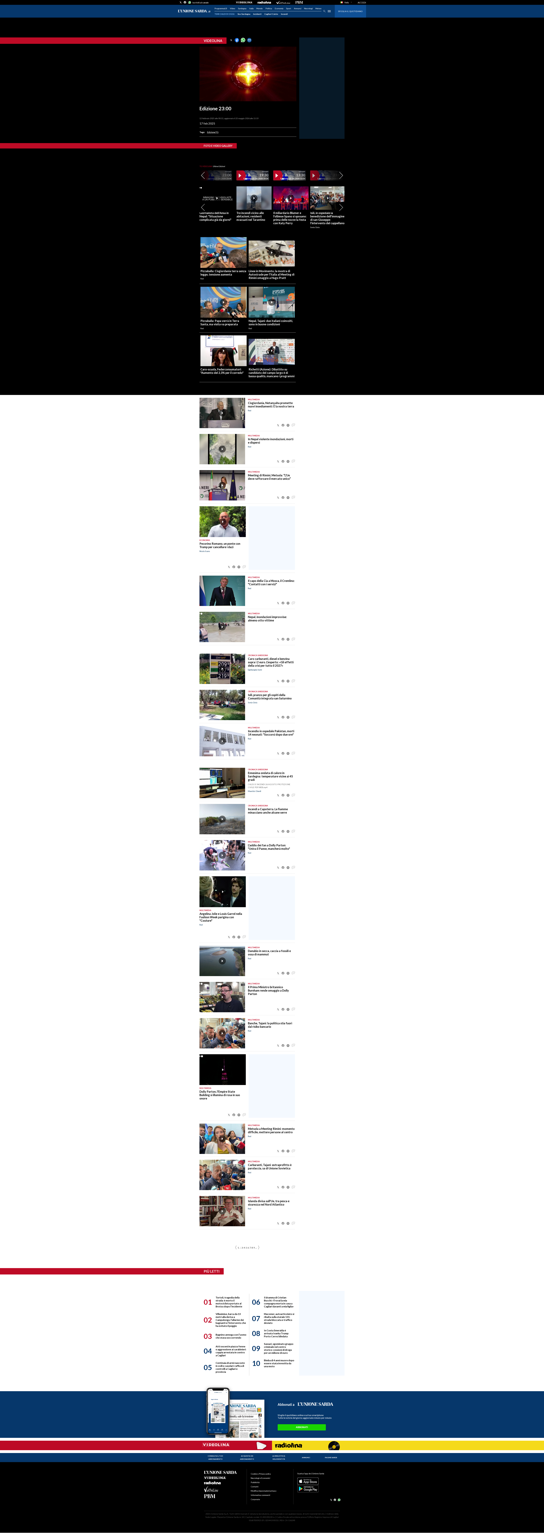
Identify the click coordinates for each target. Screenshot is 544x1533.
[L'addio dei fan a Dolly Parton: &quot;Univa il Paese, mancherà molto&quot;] (222, 855)
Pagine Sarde (331, 1457)
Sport (288, 8)
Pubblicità (255, 1482)
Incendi (284, 14)
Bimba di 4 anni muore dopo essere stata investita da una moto (279, 1363)
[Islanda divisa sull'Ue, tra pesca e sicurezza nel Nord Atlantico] (222, 1211)
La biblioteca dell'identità (278, 1457)
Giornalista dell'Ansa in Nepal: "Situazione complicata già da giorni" (215, 216)
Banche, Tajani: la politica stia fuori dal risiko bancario (270, 1024)
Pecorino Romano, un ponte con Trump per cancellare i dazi (219, 545)
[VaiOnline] (283, 2)
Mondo (259, 8)
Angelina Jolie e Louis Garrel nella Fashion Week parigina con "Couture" (220, 917)
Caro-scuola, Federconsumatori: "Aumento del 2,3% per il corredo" (222, 371)
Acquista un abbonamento (247, 1457)
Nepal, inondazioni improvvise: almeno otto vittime (267, 618)
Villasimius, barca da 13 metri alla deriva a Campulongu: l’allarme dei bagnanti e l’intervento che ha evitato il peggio (231, 1319)
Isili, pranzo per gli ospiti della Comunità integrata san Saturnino (270, 696)
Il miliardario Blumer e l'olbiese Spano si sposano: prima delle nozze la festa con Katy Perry (290, 218)
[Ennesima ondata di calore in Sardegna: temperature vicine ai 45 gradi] (222, 783)
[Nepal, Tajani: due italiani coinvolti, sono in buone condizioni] (272, 302)
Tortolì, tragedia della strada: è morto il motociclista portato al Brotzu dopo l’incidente (229, 1302)
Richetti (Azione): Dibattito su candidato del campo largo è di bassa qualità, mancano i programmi (272, 373)
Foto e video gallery (218, 145)
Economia (279, 8)
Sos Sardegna (244, 14)
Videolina (213, 41)
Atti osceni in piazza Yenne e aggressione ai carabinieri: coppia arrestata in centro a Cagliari (231, 1351)
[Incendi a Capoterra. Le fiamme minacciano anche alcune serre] (222, 819)
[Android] (318, 1488)
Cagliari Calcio (271, 14)
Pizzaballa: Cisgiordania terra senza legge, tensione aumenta (223, 272)
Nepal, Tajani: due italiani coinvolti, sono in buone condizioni (271, 322)
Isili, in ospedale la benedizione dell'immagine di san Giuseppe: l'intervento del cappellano (327, 218)
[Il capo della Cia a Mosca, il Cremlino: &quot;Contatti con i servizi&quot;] (222, 591)
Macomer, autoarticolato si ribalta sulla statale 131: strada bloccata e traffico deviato (279, 1318)
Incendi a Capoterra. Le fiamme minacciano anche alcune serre (268, 810)
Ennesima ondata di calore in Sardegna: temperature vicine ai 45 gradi (270, 776)
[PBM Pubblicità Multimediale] (299, 2)
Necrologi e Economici (260, 1478)
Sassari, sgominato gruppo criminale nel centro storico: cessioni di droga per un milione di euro (278, 1348)
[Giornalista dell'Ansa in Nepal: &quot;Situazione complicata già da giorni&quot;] (217, 198)
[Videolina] (244, 2)
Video (232, 8)
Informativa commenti (260, 1495)
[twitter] (180, 2)
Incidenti (257, 14)
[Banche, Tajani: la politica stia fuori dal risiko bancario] (222, 1033)
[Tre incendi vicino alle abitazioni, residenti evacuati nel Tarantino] (254, 198)
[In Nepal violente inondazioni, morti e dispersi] (222, 449)
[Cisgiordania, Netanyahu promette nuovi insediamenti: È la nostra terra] (222, 413)
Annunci (297, 8)
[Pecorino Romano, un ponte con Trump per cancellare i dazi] (222, 521)
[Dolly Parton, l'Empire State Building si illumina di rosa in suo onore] (222, 1069)
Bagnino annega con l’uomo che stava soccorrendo (231, 1336)
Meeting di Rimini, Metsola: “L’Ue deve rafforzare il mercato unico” (269, 477)
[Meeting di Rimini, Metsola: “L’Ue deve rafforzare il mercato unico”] (222, 485)
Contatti (254, 1486)
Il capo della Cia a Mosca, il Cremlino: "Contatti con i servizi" (271, 582)
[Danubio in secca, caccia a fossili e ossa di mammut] (222, 961)
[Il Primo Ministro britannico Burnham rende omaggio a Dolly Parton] (222, 997)
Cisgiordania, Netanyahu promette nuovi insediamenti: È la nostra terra (271, 404)
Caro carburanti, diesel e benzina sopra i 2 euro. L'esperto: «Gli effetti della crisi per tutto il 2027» (271, 662)
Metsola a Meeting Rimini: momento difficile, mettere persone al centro (271, 1130)
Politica (268, 8)
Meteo (318, 8)
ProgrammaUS (220, 8)
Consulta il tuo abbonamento (215, 1457)
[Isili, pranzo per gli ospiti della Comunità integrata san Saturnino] (222, 705)
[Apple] (318, 1481)
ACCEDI (362, 2)
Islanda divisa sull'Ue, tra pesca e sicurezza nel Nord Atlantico (268, 1202)
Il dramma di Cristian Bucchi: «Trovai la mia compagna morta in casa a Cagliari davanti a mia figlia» (279, 1302)
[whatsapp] (189, 2)
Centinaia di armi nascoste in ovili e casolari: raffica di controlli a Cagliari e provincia (230, 1367)
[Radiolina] (264, 2)
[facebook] (185, 2)
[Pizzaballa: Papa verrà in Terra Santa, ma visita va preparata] (223, 302)
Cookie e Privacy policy (261, 1474)
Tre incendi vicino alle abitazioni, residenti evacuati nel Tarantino (250, 216)
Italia (251, 8)
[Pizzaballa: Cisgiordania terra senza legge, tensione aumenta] (223, 252)
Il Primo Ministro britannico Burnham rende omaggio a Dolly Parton (268, 990)
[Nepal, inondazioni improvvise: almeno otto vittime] (222, 627)
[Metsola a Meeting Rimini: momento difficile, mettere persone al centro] (222, 1139)
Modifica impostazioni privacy (263, 1491)
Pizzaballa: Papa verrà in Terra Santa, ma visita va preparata (219, 322)
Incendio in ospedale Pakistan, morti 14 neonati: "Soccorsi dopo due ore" (271, 732)
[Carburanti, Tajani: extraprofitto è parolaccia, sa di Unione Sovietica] (222, 1175)
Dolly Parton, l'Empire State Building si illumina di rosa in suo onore (219, 1095)
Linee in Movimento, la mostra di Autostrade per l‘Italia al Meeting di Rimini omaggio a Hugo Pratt (271, 274)
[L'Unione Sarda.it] (194, 11)
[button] (231, 40)
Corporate (255, 1499)
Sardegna (242, 8)
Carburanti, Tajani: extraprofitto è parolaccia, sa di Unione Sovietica (270, 1166)
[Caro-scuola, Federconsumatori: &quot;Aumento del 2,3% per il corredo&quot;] (223, 350)
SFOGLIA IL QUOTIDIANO (350, 11)
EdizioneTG (212, 132)
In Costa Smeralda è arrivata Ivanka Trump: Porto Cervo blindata (276, 1333)
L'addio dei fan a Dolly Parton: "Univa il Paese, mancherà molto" (269, 847)
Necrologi (308, 8)
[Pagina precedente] (258, 1248)
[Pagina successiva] (235, 1248)
